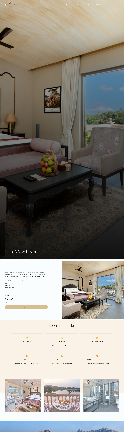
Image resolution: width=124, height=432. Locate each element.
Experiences (90, 4)
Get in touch (108, 4)
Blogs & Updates (99, 4)
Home (67, 4)
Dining (78, 4)
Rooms (73, 4)
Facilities (84, 4)
